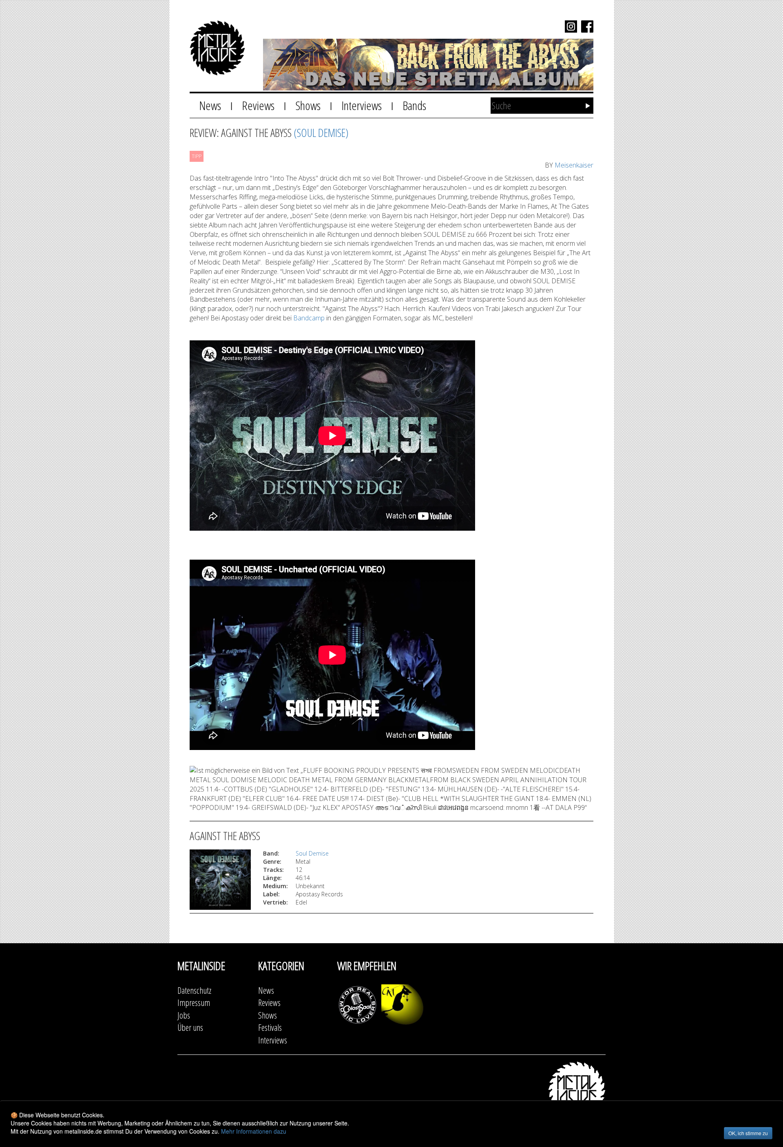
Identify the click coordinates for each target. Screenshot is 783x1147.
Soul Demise (312, 853)
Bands (414, 105)
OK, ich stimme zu (748, 1132)
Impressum (193, 1002)
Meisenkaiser (574, 165)
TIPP (196, 156)
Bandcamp (309, 317)
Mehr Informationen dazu (253, 1131)
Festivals (270, 1027)
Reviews (258, 105)
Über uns (190, 1027)
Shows (308, 105)
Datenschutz (194, 990)
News (210, 105)
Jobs (183, 1015)
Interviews (361, 105)
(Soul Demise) (321, 132)
